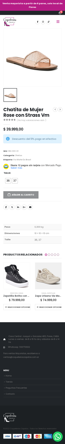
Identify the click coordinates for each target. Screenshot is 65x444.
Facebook (6, 207)
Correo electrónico (30, 207)
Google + (24, 207)
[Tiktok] (48, 21)
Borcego (14, 293)
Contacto (10, 394)
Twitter (12, 207)
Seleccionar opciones (19, 307)
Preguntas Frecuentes (16, 388)
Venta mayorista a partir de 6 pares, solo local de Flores (32, 5)
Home (9, 375)
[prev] (55, 109)
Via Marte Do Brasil (22, 159)
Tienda (9, 381)
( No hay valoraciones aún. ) (31, 120)
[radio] (8, 180)
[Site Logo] (10, 21)
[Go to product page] (17, 276)
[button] (58, 22)
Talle (7, 173)
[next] (60, 109)
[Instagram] (43, 21)
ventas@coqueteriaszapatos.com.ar (21, 357)
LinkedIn (18, 207)
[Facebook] (37, 21)
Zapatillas (51, 293)
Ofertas (18, 155)
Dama (20, 293)
